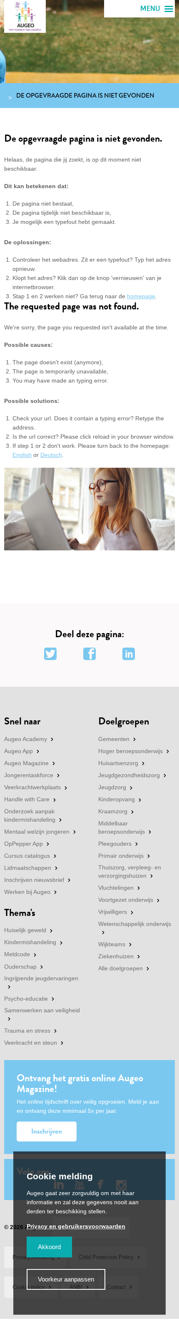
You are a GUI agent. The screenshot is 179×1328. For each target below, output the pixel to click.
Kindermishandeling (30, 942)
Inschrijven (46, 1131)
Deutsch (51, 455)
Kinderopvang (116, 799)
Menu (150, 8)
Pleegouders (115, 843)
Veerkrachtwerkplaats (32, 787)
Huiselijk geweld (25, 930)
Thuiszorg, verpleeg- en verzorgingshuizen (129, 871)
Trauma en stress (27, 1030)
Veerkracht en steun (30, 1042)
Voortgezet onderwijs (125, 899)
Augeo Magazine (26, 763)
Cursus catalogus (27, 855)
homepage (141, 296)
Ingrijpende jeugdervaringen (41, 978)
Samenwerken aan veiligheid (42, 1010)
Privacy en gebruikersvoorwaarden (76, 1226)
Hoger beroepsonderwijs (130, 751)
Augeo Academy (25, 739)
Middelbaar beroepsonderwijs (121, 827)
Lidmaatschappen (27, 867)
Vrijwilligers (112, 911)
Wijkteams (111, 944)
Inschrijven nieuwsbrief (34, 879)
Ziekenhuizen (116, 956)
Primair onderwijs (121, 855)
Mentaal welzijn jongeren (37, 831)
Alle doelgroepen (120, 968)
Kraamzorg (112, 811)
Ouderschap (20, 966)
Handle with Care (27, 799)
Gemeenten (113, 739)
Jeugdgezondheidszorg (129, 775)
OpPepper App (23, 843)
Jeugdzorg (112, 787)
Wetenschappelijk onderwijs (134, 924)
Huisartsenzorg (118, 763)
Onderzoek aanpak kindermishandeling (29, 815)
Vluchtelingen (116, 887)
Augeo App (18, 751)
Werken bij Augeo (27, 892)
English (22, 455)
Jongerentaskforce (28, 775)
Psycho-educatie (26, 998)
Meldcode (17, 954)
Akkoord (49, 1246)
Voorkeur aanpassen (66, 1279)
